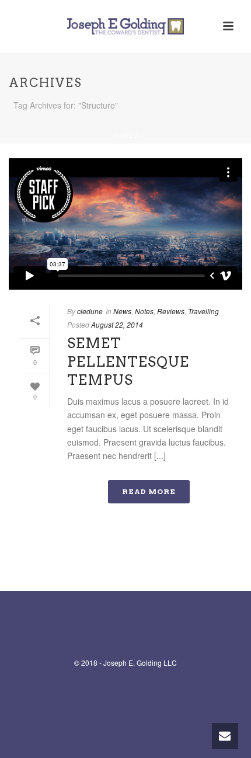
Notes (144, 311)
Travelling (203, 311)
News (122, 311)
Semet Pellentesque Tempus (128, 361)
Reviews (170, 311)
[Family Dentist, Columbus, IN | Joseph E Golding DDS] (125, 26)
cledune (90, 311)
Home (123, 135)
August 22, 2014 (117, 324)
